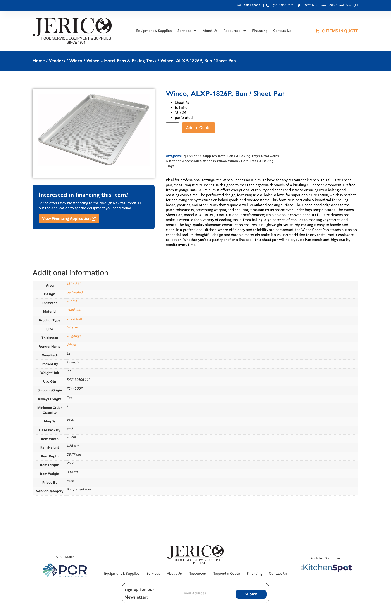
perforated (75, 292)
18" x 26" (74, 284)
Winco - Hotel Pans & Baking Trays (121, 60)
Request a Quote (226, 573)
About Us (210, 31)
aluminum (74, 310)
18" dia (72, 301)
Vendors (57, 60)
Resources (232, 31)
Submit (251, 594)
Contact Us (282, 31)
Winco (75, 60)
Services (184, 31)
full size (72, 327)
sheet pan (74, 318)
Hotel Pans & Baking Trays (239, 156)
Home (39, 60)
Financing (259, 31)
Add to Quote (198, 127)
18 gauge (74, 336)
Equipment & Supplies (154, 31)
